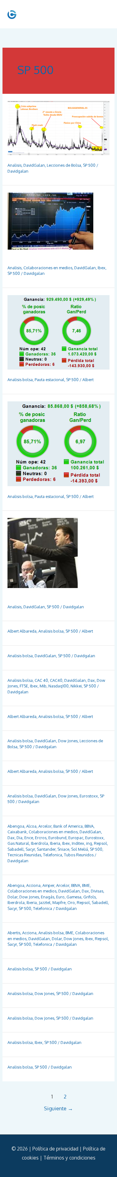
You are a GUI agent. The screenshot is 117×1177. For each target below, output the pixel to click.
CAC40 (56, 680)
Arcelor (44, 826)
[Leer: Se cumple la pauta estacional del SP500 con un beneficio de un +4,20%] (58, 332)
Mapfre (59, 902)
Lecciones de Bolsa (64, 165)
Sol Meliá (79, 849)
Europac (75, 837)
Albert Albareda (22, 631)
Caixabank (17, 831)
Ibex (101, 267)
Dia (19, 837)
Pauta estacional (49, 379)
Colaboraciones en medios (47, 267)
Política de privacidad (55, 1149)
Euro (60, 896)
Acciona (33, 885)
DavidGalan (34, 165)
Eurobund (57, 837)
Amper (48, 885)
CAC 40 (41, 680)
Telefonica (52, 854)
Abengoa (15, 826)
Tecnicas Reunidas (24, 854)
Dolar (12, 896)
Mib (43, 685)
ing (89, 843)
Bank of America (68, 826)
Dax (91, 680)
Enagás (47, 896)
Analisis (14, 165)
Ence (28, 837)
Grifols (89, 896)
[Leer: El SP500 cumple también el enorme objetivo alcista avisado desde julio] (48, 557)
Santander (46, 849)
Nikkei (76, 685)
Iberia (55, 843)
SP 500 (89, 165)
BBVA (89, 826)
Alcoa (31, 826)
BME (86, 885)
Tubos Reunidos (79, 854)
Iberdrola (39, 843)
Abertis (13, 932)
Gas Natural (18, 843)
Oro (71, 902)
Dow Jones (68, 740)
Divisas (97, 890)
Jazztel (45, 902)
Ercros (40, 837)
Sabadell (15, 849)
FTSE (24, 685)
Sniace (63, 849)
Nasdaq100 (58, 685)
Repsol (100, 843)
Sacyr (30, 849)
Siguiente (58, 1108)
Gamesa (73, 896)
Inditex (78, 843)
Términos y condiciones (69, 1158)
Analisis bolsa (20, 379)
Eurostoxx (89, 795)
